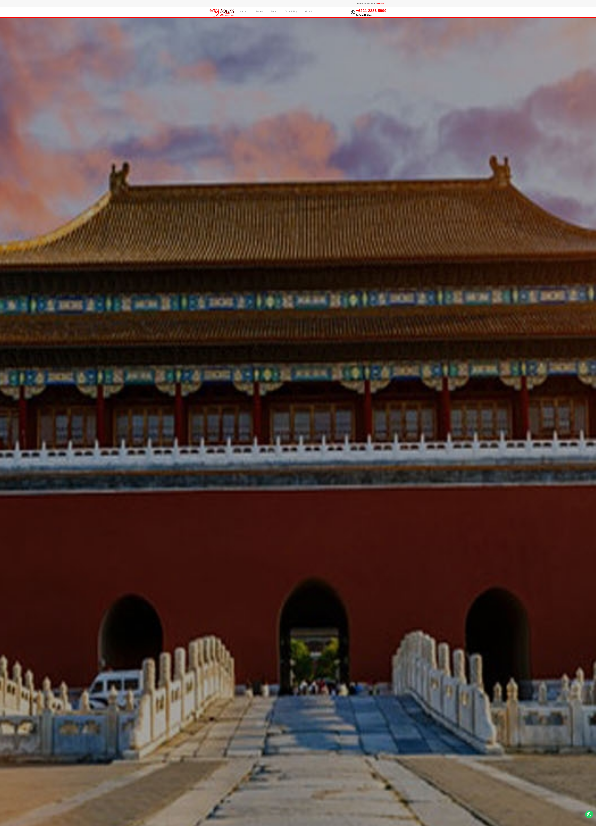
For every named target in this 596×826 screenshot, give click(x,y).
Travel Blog (291, 11)
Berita (274, 11)
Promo (259, 11)
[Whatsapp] (589, 814)
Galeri (308, 11)
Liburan (241, 11)
